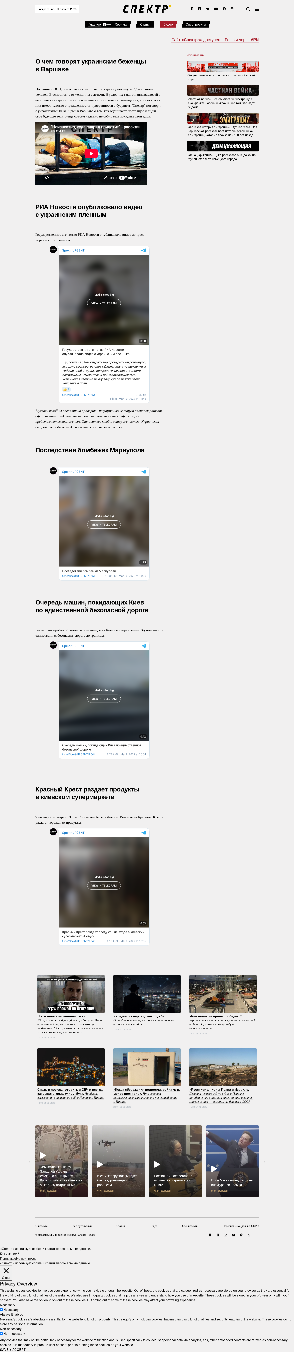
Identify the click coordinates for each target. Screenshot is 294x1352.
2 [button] (147, 1200)
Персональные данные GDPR (241, 1226)
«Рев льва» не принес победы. (222, 1022)
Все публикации (82, 1226)
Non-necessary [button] (11, 1328)
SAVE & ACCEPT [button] (13, 1349)
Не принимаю (26, 1258)
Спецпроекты (196, 24)
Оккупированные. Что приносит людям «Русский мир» (221, 77)
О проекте (41, 1226)
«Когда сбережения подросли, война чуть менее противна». (146, 1095)
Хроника (121, 24)
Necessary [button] (7, 1304)
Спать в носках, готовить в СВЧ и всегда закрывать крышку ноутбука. (70, 1093)
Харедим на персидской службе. (143, 1020)
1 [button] (141, 1200)
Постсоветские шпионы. (70, 1024)
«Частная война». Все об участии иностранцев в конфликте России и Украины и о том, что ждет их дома (221, 103)
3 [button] (153, 1200)
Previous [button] (30, 1161)
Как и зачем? (9, 1253)
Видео (168, 24)
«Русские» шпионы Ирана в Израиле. (221, 1095)
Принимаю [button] (8, 1258)
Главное (94, 24)
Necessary (11, 1309)
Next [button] (264, 1161)
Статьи (145, 24)
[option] (61, 1161)
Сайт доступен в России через (215, 39)
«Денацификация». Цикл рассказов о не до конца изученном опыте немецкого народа (221, 156)
